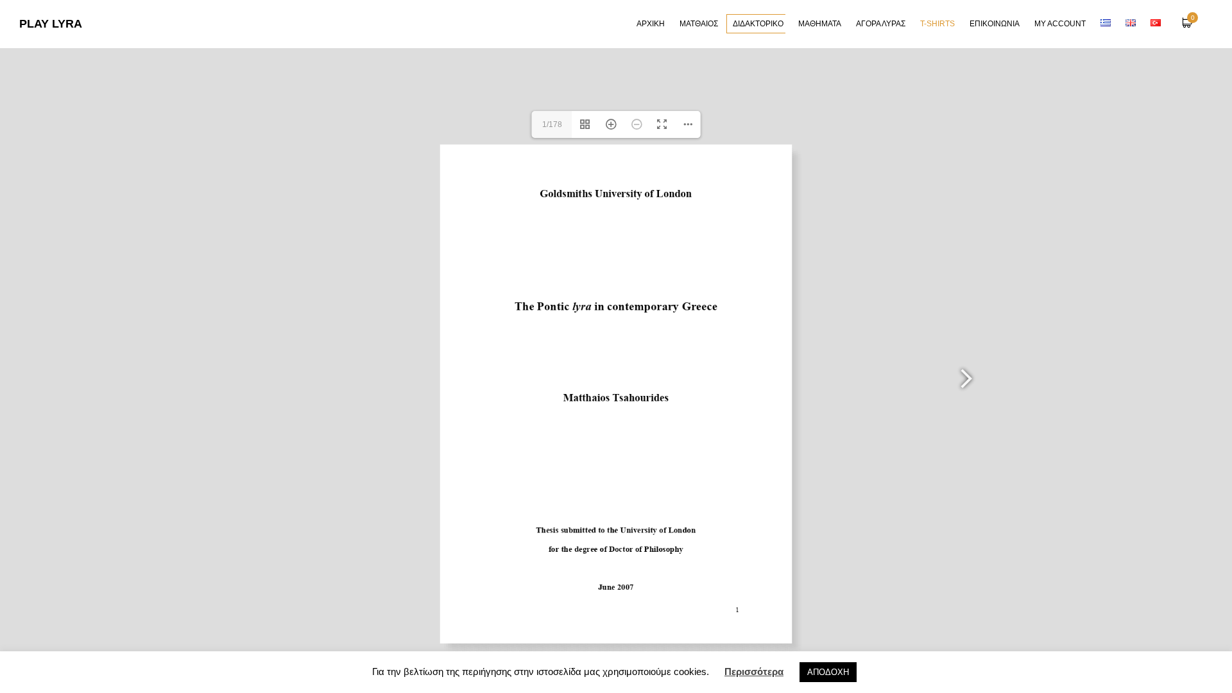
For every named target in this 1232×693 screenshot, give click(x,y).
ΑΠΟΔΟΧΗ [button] (828, 672)
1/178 (552, 124)
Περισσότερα (753, 671)
